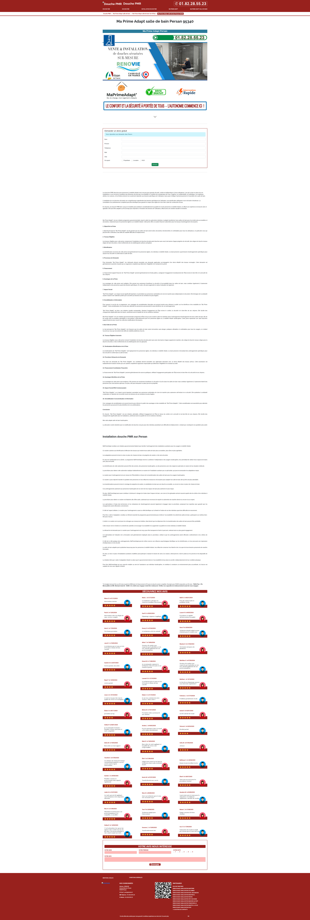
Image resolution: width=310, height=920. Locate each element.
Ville (105, 156)
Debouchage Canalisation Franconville (185, 903)
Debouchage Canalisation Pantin (182, 897)
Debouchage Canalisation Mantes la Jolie (185, 905)
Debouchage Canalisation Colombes (184, 890)
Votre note (177, 850)
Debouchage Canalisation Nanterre (183, 888)
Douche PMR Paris (178, 886)
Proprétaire (127, 160)
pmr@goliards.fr (128, 892)
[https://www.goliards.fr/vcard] (163, 890)
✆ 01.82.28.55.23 (190, 3)
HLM (143, 160)
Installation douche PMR (149, 9)
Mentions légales (108, 878)
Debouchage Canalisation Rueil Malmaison (186, 892)
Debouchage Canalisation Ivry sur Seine (185, 899)
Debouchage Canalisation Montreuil (184, 894)
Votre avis (107, 856)
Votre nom (108, 850)
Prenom (106, 143)
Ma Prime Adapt (173, 9)
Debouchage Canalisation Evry (182, 907)
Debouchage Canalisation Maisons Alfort (185, 901)
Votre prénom (143, 850)
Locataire (136, 160)
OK (188, 916)
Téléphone (107, 148)
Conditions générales (135, 877)
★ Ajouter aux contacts (180, 909)
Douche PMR (106, 9)
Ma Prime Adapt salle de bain (198, 9)
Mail (105, 152)
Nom (105, 139)
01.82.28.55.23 (131, 894)
